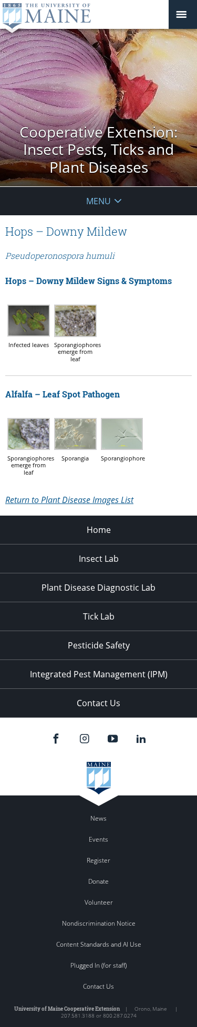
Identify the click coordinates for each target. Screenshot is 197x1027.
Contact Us (98, 703)
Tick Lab (99, 616)
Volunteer (99, 902)
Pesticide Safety (99, 645)
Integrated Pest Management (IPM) (99, 674)
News (98, 818)
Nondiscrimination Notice (99, 923)
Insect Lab (99, 558)
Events (98, 839)
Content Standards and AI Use (98, 944)
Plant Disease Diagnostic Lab (98, 587)
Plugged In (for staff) (98, 965)
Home (99, 530)
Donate (98, 881)
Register (98, 860)
